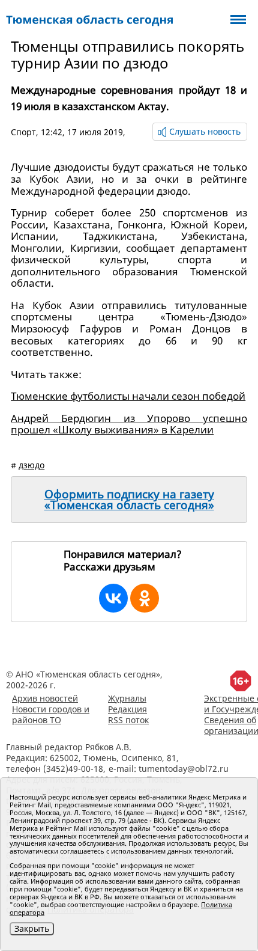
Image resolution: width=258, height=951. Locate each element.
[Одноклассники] (144, 598)
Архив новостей (45, 698)
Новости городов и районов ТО (50, 714)
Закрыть (31, 928)
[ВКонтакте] (113, 598)
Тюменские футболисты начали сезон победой (128, 396)
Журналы (127, 698)
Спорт (23, 132)
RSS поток (128, 720)
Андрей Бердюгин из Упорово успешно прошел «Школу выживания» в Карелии (129, 424)
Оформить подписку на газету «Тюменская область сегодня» (129, 499)
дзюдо (31, 465)
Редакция (127, 709)
